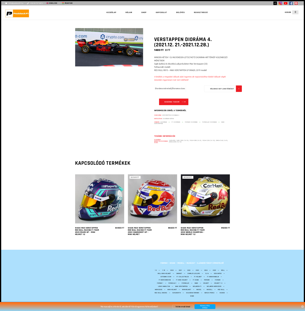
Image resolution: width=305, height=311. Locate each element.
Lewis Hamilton (164, 286)
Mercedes (158, 289)
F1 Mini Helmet (182, 280)
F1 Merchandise (165, 280)
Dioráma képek (168, 119)
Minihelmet (186, 289)
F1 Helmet (198, 277)
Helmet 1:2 (218, 283)
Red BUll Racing (161, 293)
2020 (171, 270)
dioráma (163, 122)
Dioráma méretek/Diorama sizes (170, 88)
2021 (180, 270)
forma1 (218, 280)
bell (223, 270)
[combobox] (222, 88)
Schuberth (176, 293)
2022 (189, 270)
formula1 (185, 283)
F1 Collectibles (183, 277)
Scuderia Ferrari (192, 293)
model (198, 289)
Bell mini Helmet (164, 273)
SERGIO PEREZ (209, 293)
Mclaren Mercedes (214, 286)
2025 (214, 270)
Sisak (192, 296)
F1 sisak (196, 280)
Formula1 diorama (209, 122)
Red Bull (221, 289)
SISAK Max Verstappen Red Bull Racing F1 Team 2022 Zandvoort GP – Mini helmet (140, 231)
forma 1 (160, 283)
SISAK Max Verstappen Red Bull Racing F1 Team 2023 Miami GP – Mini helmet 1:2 (87, 231)
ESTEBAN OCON (166, 277)
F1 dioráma (176, 122)
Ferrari (207, 280)
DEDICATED (218, 273)
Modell (210, 289)
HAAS (196, 283)
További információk (164, 136)
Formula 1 (172, 283)
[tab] (164, 136)
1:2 (156, 270)
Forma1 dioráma (191, 122)
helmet (206, 283)
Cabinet (179, 273)
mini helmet (172, 289)
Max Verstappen (181, 286)
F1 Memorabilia (213, 277)
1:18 (163, 270)
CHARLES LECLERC (193, 273)
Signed (222, 293)
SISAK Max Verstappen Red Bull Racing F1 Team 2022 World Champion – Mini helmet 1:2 (193, 231)
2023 (197, 270)
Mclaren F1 (197, 286)
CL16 (207, 273)
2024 (206, 270)
